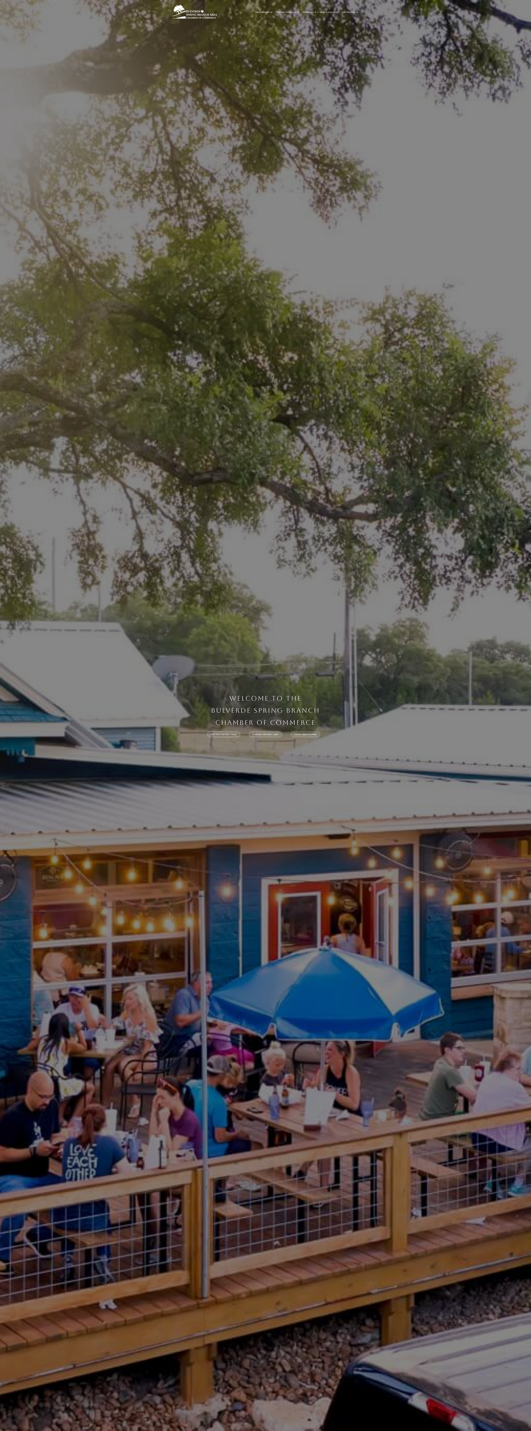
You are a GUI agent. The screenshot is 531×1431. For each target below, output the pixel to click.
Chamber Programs (285, 12)
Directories (308, 12)
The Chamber (262, 12)
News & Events (327, 12)
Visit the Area (348, 12)
